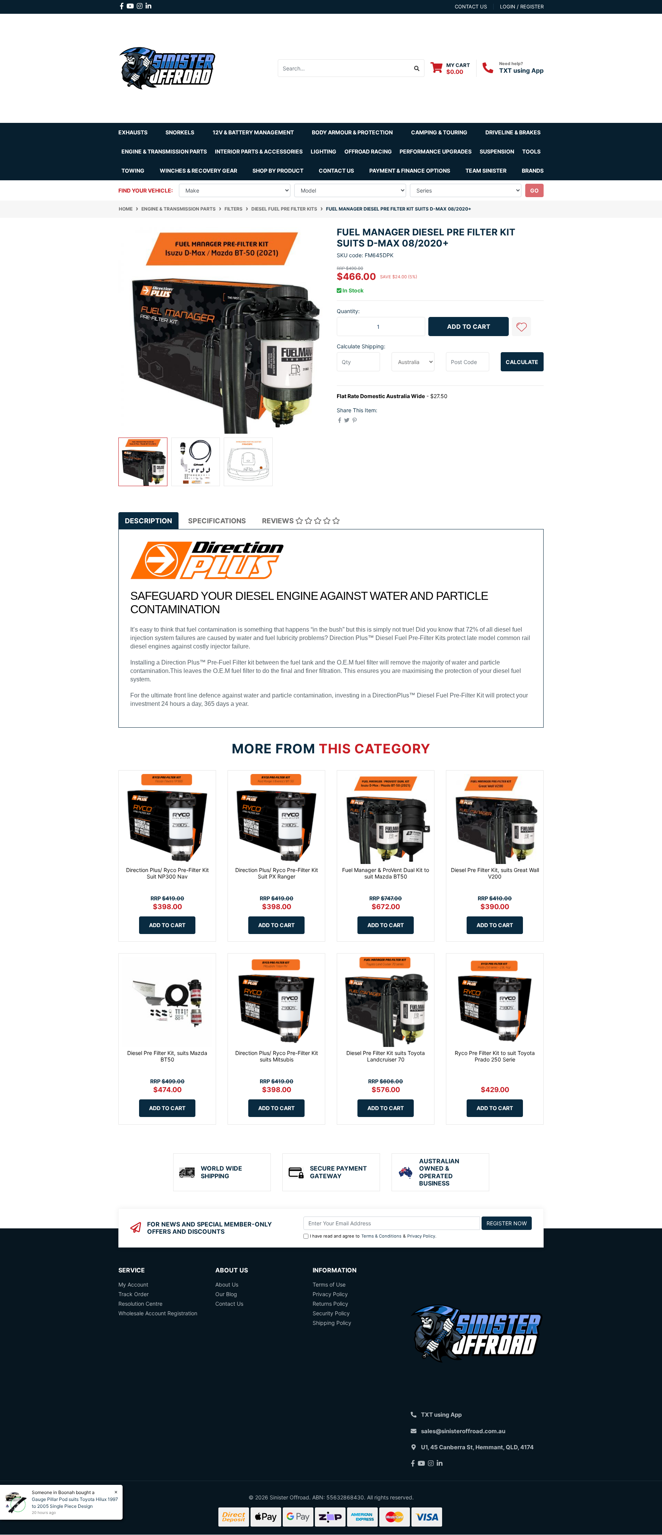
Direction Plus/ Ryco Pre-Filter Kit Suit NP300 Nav (167, 873)
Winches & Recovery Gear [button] (198, 170)
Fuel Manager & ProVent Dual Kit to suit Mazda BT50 (385, 873)
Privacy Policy (421, 1236)
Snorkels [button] (180, 132)
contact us (471, 6)
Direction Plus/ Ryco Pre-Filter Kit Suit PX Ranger (276, 873)
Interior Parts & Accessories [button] (259, 151)
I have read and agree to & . (373, 1236)
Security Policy (331, 1313)
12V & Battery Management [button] (253, 132)
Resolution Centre (140, 1303)
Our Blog (226, 1294)
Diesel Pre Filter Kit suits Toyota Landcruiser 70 (385, 1056)
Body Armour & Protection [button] (352, 132)
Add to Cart (468, 326)
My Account (133, 1284)
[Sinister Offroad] (167, 67)
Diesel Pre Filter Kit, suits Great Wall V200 (495, 873)
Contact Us (336, 170)
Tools (531, 151)
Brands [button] (533, 170)
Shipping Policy (332, 1322)
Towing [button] (132, 170)
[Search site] (417, 68)
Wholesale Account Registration (157, 1313)
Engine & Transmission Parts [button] (164, 151)
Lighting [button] (323, 151)
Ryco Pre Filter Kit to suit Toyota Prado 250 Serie (495, 1056)
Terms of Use (329, 1284)
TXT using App (521, 70)
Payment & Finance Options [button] (409, 170)
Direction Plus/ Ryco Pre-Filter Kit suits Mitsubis (276, 1056)
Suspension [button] (497, 151)
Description (148, 521)
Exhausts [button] (132, 132)
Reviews (278, 521)
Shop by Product (277, 170)
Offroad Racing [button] (368, 151)
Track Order (133, 1294)
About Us (226, 1284)
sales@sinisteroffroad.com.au (463, 1431)
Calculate (522, 362)
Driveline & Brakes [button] (513, 132)
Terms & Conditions (381, 1236)
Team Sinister (485, 170)
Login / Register (522, 6)
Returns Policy (330, 1303)
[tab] (148, 520)
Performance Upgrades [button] (436, 151)
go (534, 190)
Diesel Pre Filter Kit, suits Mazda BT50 (167, 1056)
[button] (521, 326)
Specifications (217, 521)
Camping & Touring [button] (439, 132)
